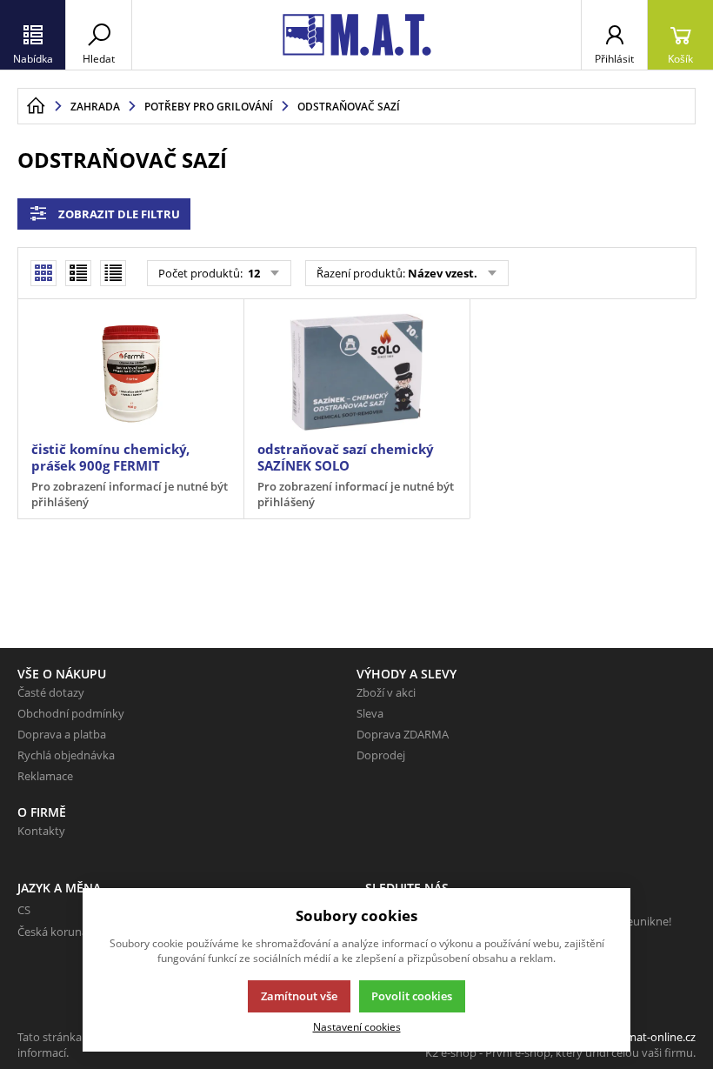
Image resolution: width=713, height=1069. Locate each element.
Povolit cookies (411, 996)
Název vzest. (442, 273)
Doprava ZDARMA (402, 734)
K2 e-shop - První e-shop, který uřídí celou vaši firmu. (560, 1052)
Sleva (369, 713)
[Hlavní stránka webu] (35, 106)
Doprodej (380, 755)
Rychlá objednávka (66, 755)
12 (252, 273)
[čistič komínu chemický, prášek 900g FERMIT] (130, 372)
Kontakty (41, 830)
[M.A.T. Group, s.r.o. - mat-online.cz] (356, 35)
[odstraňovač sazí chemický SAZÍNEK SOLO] (356, 372)
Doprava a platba (61, 734)
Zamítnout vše (299, 996)
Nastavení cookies (357, 1026)
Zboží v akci (386, 692)
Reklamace (45, 776)
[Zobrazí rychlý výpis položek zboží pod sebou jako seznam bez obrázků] (113, 273)
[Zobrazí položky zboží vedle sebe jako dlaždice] (78, 273)
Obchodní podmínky (70, 713)
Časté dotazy (50, 692)
